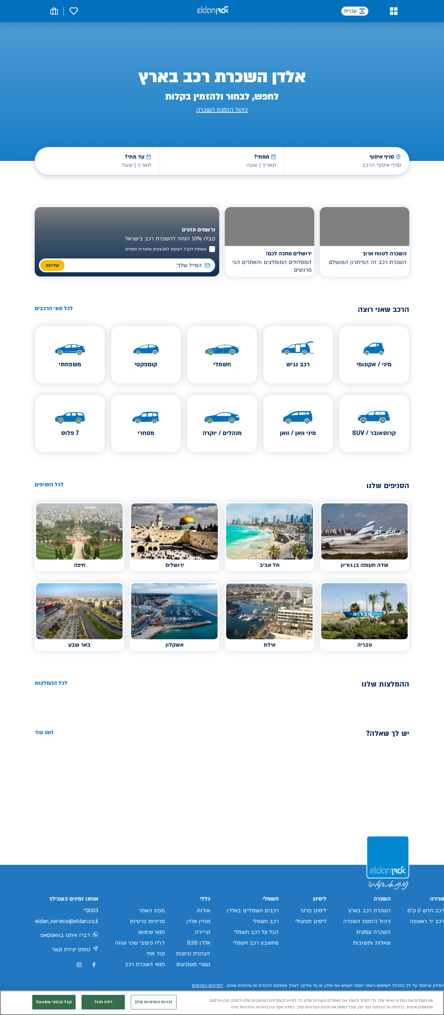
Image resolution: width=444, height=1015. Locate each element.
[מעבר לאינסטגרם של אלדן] (79, 965)
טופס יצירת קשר (71, 949)
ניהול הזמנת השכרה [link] (222, 110)
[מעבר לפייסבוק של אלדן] (93, 965)
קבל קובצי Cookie (54, 1002)
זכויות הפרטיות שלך (153, 1002)
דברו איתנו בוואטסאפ (65, 935)
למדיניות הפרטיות (207, 985)
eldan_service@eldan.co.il (66, 921)
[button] (393, 11)
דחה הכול (103, 1002)
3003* (91, 910)
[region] (222, 1002)
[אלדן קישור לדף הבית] (212, 11)
